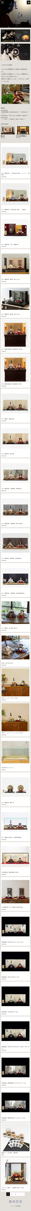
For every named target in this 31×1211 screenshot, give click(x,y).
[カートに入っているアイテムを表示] (28, 2)
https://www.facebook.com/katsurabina (10, 1201)
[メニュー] (2, 2)
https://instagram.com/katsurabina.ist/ (13, 1201)
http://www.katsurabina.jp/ (20, 1201)
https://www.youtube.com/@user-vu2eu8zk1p (17, 1201)
